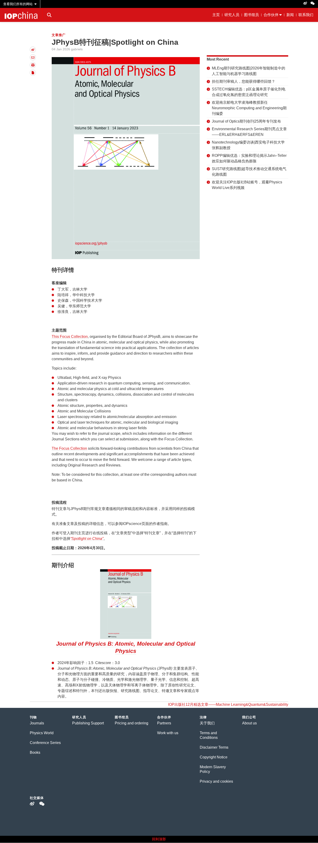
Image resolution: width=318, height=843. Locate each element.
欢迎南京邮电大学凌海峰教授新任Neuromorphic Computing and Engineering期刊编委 (249, 108)
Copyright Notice (213, 757)
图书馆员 (251, 15)
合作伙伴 (271, 15)
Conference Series (45, 743)
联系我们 (305, 15)
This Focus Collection (70, 337)
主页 (216, 15)
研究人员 (231, 15)
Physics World (42, 733)
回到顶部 (159, 839)
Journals (37, 723)
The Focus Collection (69, 448)
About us (249, 723)
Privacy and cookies (216, 781)
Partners (164, 723)
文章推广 (59, 35)
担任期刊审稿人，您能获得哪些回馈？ (243, 81)
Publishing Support (88, 723)
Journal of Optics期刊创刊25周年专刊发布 (246, 121)
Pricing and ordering (131, 723)
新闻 (290, 15)
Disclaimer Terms (214, 747)
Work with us (167, 733)
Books (35, 752)
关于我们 (207, 723)
